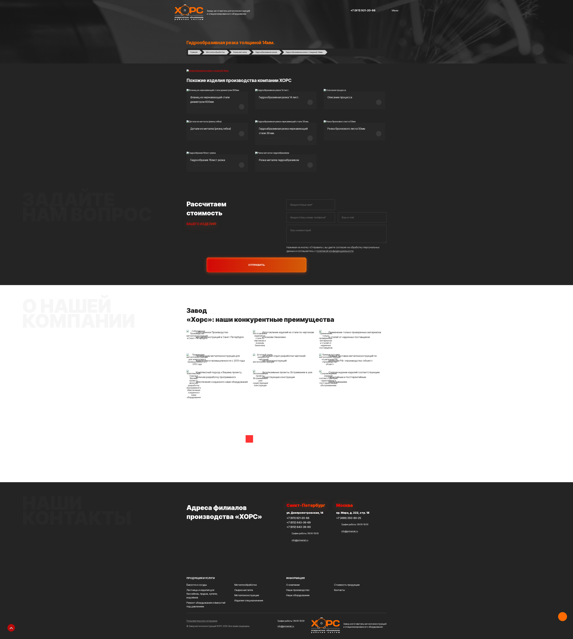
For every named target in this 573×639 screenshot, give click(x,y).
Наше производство (297, 590)
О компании (293, 584)
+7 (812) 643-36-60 (298, 526)
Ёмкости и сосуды (197, 584)
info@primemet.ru (300, 540)
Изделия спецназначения (248, 600)
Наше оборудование (297, 595)
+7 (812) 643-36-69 (298, 522)
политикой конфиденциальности (334, 251)
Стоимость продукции (347, 584)
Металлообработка (245, 584)
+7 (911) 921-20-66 (363, 10)
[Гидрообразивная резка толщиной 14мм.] (208, 70)
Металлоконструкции (246, 595)
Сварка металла (243, 590)
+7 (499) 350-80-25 (348, 518)
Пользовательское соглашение (202, 621)
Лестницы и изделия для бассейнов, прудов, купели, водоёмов (202, 594)
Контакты (339, 590)
